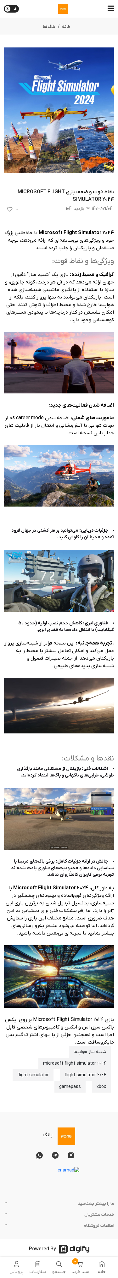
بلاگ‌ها (49, 27)
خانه (66, 27)
